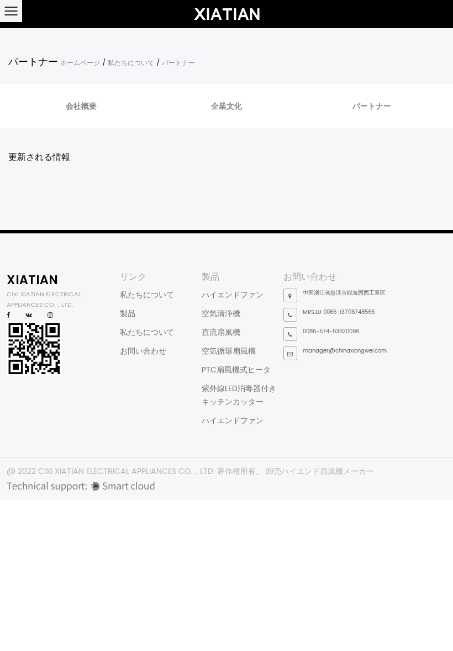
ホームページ (80, 63)
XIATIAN (32, 280)
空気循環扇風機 (229, 351)
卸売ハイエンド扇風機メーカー (320, 471)
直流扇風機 (221, 332)
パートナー (371, 106)
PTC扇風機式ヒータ (236, 370)
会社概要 (81, 106)
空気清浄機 (221, 313)
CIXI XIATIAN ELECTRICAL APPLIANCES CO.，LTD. (126, 471)
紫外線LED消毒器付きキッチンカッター (239, 395)
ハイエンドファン (233, 295)
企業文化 (226, 106)
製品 (127, 313)
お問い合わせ (143, 351)
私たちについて (131, 63)
